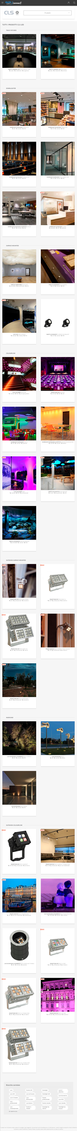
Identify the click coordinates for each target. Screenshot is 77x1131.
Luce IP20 (61, 1099)
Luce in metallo (14, 1097)
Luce (11, 1090)
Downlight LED (46, 1094)
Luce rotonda (62, 1103)
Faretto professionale (45, 1098)
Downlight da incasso (62, 1107)
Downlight (45, 1090)
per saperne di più (13, 1111)
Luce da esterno (63, 1095)
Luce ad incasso (30, 1094)
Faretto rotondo (46, 1103)
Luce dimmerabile (29, 1098)
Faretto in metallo (28, 1107)
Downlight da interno (45, 1107)
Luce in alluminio (61, 1091)
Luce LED (12, 1094)
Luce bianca (29, 1103)
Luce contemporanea (14, 1107)
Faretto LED (29, 1090)
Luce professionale (13, 1102)
